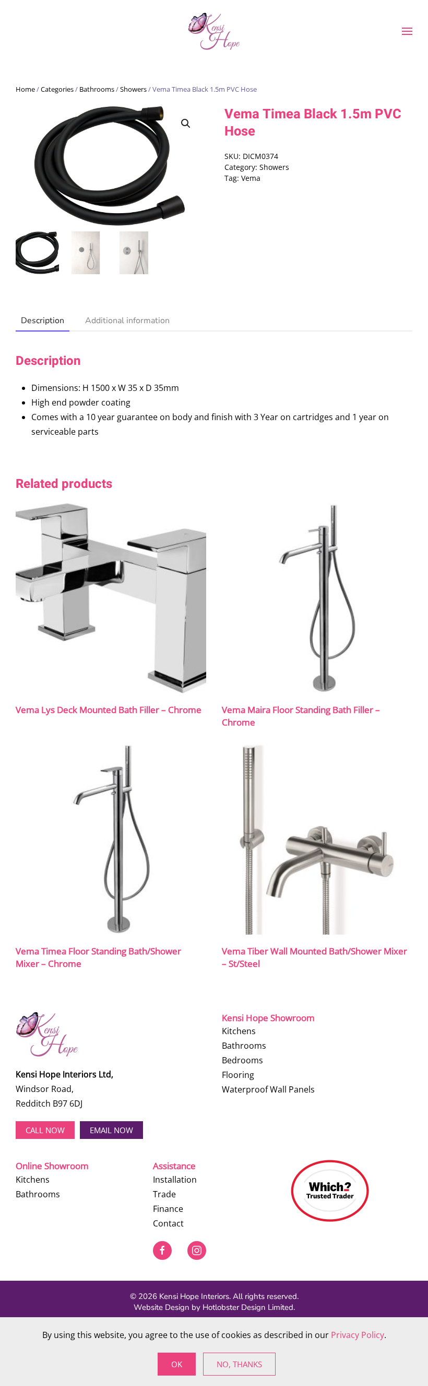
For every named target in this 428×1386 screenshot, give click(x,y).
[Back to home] (214, 31)
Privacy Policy (357, 1335)
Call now (45, 1130)
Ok (176, 1364)
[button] (407, 31)
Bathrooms (96, 89)
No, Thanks (239, 1364)
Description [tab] (42, 320)
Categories (57, 89)
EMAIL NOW (111, 1130)
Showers (133, 89)
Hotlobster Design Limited (248, 1307)
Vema (250, 178)
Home (25, 89)
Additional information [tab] (127, 320)
